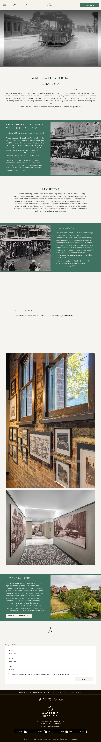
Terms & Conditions (41, 693)
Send (84, 679)
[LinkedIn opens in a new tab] (55, 699)
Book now (89, 5)
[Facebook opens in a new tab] (39, 699)
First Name (12, 650)
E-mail (10, 666)
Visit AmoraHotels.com (20, 616)
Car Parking (76, 693)
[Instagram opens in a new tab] (49, 699)
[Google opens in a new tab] (61, 699)
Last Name (12, 658)
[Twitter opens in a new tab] (44, 699)
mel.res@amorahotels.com (53, 726)
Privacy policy (24, 693)
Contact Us (56, 693)
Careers (66, 693)
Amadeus (73, 739)
